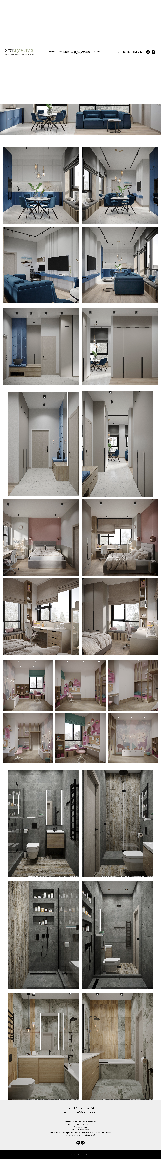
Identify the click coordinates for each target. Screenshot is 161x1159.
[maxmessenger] (153, 52)
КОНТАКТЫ (86, 51)
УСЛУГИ (75, 51)
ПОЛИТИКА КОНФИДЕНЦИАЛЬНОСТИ (76, 53)
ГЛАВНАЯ (52, 51)
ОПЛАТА (97, 51)
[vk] (148, 52)
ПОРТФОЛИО (64, 51)
